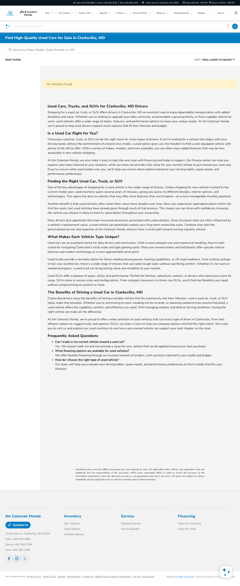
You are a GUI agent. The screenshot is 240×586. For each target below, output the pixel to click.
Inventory (72, 516)
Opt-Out (136, 576)
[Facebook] (9, 558)
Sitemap (62, 576)
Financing (186, 516)
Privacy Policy (34, 576)
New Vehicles (72, 523)
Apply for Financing (189, 523)
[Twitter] (24, 558)
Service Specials (130, 529)
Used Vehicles (72, 529)
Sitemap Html (74, 576)
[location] (143, 3)
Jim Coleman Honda (15, 576)
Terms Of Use (49, 576)
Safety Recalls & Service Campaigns (113, 576)
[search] (236, 13)
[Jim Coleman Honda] (22, 13)
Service (127, 516)
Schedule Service (131, 523)
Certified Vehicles (74, 534)
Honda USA (148, 576)
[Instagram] (17, 558)
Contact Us (20, 525)
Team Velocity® (186, 576)
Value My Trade (187, 529)
